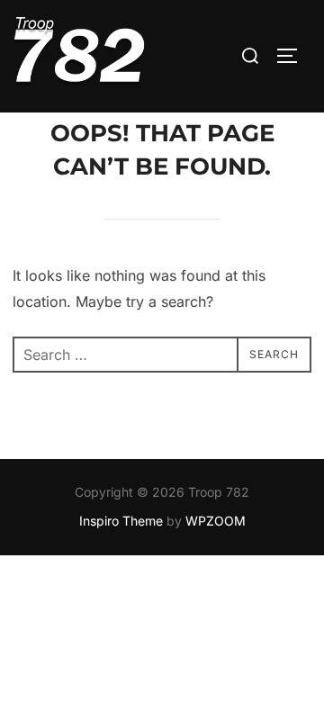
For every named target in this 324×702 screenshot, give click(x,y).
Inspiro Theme (121, 520)
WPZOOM (215, 520)
